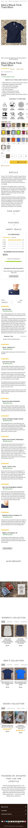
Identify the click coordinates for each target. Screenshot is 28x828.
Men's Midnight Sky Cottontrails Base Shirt (7, 683)
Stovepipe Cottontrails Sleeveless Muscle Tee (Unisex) (20, 641)
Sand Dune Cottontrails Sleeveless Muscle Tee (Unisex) (7, 641)
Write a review (20, 69)
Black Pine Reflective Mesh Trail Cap (20, 727)
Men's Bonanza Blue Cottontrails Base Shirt (21, 683)
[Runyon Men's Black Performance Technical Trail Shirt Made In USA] (13, 32)
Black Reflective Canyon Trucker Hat (7, 726)
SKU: (2, 71)
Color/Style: (4, 121)
